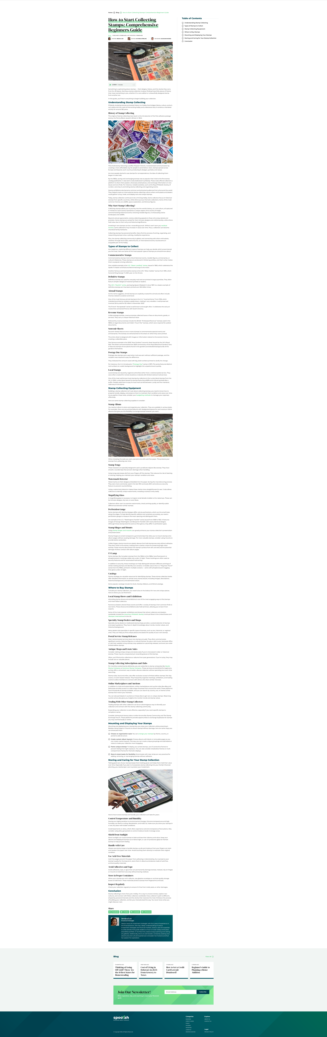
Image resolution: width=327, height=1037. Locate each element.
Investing (189, 1027)
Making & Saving (190, 1031)
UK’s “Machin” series (118, 285)
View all (208, 956)
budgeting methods (143, 395)
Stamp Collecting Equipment (195, 29)
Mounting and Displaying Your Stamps (198, 35)
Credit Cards (190, 1021)
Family (188, 1023)
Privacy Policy (209, 1031)
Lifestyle (188, 1029)
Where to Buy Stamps (192, 32)
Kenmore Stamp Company (131, 668)
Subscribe (202, 992)
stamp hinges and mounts (122, 530)
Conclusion (188, 41)
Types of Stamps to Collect (194, 26)
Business (188, 1019)
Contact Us (207, 1021)
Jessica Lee (126, 919)
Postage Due (137, 364)
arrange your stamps (145, 734)
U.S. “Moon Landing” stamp (137, 265)
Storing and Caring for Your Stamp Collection (200, 38)
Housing (188, 1025)
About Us (207, 1019)
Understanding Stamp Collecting (196, 23)
